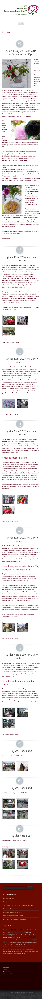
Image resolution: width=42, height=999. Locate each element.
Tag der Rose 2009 (21, 751)
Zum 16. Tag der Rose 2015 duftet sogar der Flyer (21, 52)
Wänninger (5, 940)
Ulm (4, 929)
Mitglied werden (7, 972)
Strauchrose (28, 936)
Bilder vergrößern (7, 847)
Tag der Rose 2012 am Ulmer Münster (21, 432)
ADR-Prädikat (17, 947)
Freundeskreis (34, 944)
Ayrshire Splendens (16, 937)
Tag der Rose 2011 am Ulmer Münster (21, 539)
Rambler (25, 929)
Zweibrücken (6, 947)
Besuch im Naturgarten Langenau (12, 912)
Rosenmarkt (19, 932)
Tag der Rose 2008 (21, 788)
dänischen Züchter (20, 934)
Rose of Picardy (29, 934)
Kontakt (5, 969)
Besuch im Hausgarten (9, 909)
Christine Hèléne (24, 940)
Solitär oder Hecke (20, 953)
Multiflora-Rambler (11, 953)
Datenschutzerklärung (8, 974)
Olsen (7, 929)
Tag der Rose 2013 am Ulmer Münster (21, 360)
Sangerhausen (12, 940)
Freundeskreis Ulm (8, 898)
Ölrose (17, 940)
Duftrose (12, 947)
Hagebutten (14, 951)
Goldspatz (35, 934)
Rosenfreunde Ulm (25, 949)
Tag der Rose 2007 (21, 836)
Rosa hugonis (12, 942)
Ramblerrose (32, 951)
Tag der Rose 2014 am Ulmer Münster (21, 258)
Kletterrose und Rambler (23, 951)
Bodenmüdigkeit (7, 937)
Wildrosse (18, 949)
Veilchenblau (30, 947)
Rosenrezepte (8, 932)
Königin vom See (33, 942)
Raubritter (26, 942)
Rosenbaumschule (31, 929)
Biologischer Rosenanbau (10, 902)
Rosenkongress (9, 935)
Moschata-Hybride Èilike (24, 944)
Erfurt (29, 940)
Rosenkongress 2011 (13, 944)
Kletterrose (15, 929)
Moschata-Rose (20, 942)
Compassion (13, 949)
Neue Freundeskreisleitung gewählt (13, 915)
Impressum (6, 967)
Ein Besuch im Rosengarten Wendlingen (14, 919)
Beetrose (28, 932)
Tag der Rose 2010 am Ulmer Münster (21, 656)
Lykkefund (23, 947)
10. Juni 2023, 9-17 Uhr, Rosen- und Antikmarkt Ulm (18, 905)
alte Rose (5, 944)
